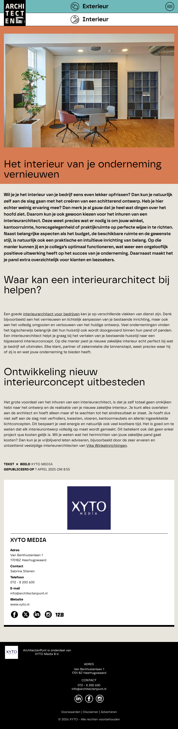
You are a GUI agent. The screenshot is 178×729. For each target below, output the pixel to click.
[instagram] (48, 617)
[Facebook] (89, 699)
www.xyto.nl (20, 604)
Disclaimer (90, 712)
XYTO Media (28, 540)
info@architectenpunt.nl (29, 593)
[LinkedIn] (78, 699)
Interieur (95, 19)
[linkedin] (37, 617)
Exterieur (95, 6)
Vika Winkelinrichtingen (106, 446)
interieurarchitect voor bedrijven (51, 314)
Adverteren (109, 712)
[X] (26, 617)
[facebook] (14, 617)
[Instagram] (99, 699)
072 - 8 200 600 (22, 582)
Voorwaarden (71, 712)
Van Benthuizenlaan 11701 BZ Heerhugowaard (89, 671)
